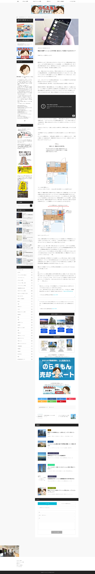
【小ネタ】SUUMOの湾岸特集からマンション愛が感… (28, 261)
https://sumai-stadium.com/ (21, 109)
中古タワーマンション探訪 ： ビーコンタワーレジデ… (27, 246)
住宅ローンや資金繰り (60, 1)
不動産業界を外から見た (25, 288)
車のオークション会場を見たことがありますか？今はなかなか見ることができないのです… (28, 218)
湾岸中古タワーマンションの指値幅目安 (56, 455)
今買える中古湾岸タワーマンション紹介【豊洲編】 (28, 230)
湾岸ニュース (50, 441)
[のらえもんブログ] (47, 13)
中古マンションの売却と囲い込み (28, 215)
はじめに (25, 272)
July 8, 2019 (54, 308)
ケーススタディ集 (72, 1)
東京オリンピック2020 (25, 327)
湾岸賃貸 (25, 348)
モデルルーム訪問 (25, 1)
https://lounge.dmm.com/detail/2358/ (22, 118)
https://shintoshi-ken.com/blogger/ (22, 106)
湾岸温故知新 (25, 346)
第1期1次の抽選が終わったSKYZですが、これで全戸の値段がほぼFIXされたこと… (28, 256)
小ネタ (25, 309)
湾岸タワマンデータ (25, 338)
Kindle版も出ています (20, 180)
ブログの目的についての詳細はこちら (23, 85)
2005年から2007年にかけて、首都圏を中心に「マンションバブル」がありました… (28, 248)
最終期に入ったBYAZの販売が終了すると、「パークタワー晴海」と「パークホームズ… (28, 233)
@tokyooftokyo (28, 103)
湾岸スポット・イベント (25, 335)
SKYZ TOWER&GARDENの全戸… (28, 253)
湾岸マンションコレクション (25, 343)
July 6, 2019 (55, 294)
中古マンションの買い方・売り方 (53, 453)
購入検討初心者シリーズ (39, 19)
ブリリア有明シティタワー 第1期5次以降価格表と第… (28, 223)
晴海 (25, 317)
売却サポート (49, 1)
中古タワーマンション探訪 (37, 1)
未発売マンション (25, 322)
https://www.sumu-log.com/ (21, 116)
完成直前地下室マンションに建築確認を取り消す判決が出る (61, 478)
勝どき (25, 301)
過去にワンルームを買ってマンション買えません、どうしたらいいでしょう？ (61, 491)
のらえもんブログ (46, 572)
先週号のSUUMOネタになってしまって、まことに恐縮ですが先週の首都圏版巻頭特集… (28, 263)
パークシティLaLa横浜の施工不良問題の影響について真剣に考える (62, 444)
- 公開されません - (42, 515)
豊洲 (25, 356)
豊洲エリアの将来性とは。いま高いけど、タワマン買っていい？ (61, 433)
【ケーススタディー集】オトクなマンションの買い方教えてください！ (61, 468)
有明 (25, 319)
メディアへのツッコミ (25, 277)
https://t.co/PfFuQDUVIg (68, 291)
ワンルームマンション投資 (25, 285)
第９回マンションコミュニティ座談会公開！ (28, 238)
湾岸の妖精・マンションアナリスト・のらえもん (25, 77)
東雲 (25, 330)
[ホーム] (18, 1)
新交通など (25, 314)
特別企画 (25, 351)
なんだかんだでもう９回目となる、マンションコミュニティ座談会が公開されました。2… (28, 241)
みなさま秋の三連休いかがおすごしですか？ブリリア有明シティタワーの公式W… (28, 226)
